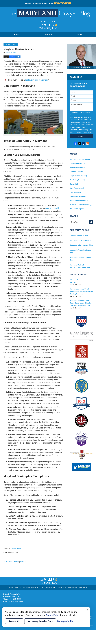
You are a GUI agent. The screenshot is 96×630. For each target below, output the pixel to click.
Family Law (75, 192)
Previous (8, 562)
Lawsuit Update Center (79, 235)
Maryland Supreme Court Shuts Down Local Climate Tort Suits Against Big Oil (80, 303)
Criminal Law (76, 172)
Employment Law (78, 176)
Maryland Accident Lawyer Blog (80, 259)
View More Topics (77, 209)
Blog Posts (83, 587)
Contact (48, 34)
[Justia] (83, 143)
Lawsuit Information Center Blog (80, 251)
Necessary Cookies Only (40, 621)
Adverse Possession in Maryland (79, 281)
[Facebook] (75, 143)
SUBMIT (81, 136)
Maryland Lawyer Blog (48, 13)
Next (23, 562)
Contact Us (62, 587)
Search (91, 222)
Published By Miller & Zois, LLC (48, 25)
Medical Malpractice (79, 200)
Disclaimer (26, 587)
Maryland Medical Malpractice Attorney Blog (80, 266)
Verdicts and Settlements (81, 205)
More (80, 34)
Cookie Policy (53, 615)
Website (17, 587)
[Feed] (87, 143)
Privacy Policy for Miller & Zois (43, 587)
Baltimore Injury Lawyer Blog (81, 245)
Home (16, 34)
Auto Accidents (77, 188)
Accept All (14, 621)
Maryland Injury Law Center (81, 240)
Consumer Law (16, 549)
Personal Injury (77, 167)
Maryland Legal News (80, 159)
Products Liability (78, 196)
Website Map (72, 587)
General (74, 184)
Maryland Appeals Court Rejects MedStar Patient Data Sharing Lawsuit (81, 291)
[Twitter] (79, 143)
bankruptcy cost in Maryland (36, 80)
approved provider (52, 208)
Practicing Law (77, 180)
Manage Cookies (65, 621)
